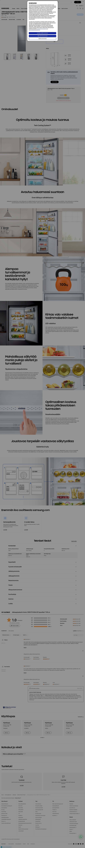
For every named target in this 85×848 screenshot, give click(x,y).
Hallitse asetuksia (43, 38)
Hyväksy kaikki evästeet (42, 33)
